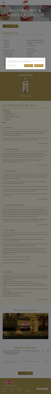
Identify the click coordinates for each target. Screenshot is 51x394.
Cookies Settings (12, 65)
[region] (25, 63)
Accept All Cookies (39, 65)
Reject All (29, 65)
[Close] (43, 59)
